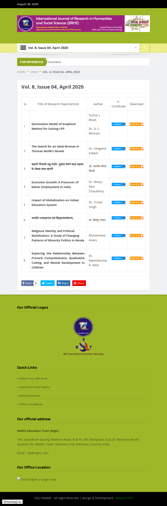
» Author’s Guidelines (30, 404)
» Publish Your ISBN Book (32, 378)
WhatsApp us (12, 501)
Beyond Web (124, 498)
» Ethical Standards (28, 395)
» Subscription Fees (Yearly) (33, 387)
